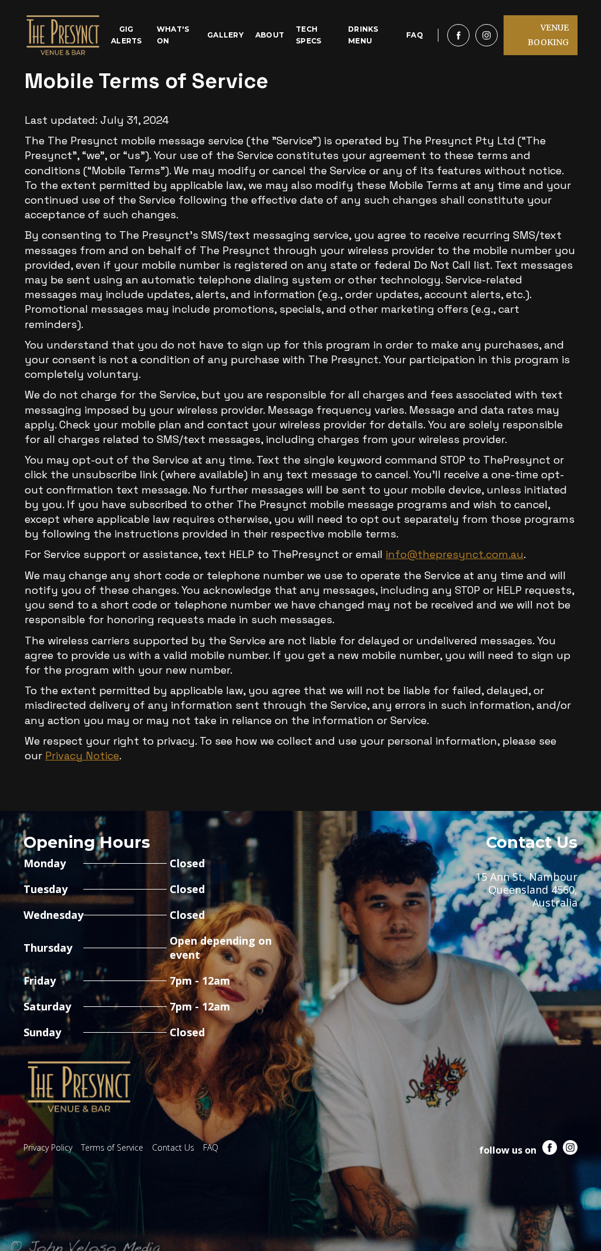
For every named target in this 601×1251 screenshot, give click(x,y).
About (269, 35)
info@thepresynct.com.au (455, 554)
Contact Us (173, 1147)
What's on (173, 35)
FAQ (414, 35)
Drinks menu (363, 35)
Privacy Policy (47, 1147)
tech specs (308, 35)
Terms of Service (112, 1147)
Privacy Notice (82, 755)
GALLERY (225, 35)
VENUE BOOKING (548, 35)
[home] (62, 35)
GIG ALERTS (126, 35)
